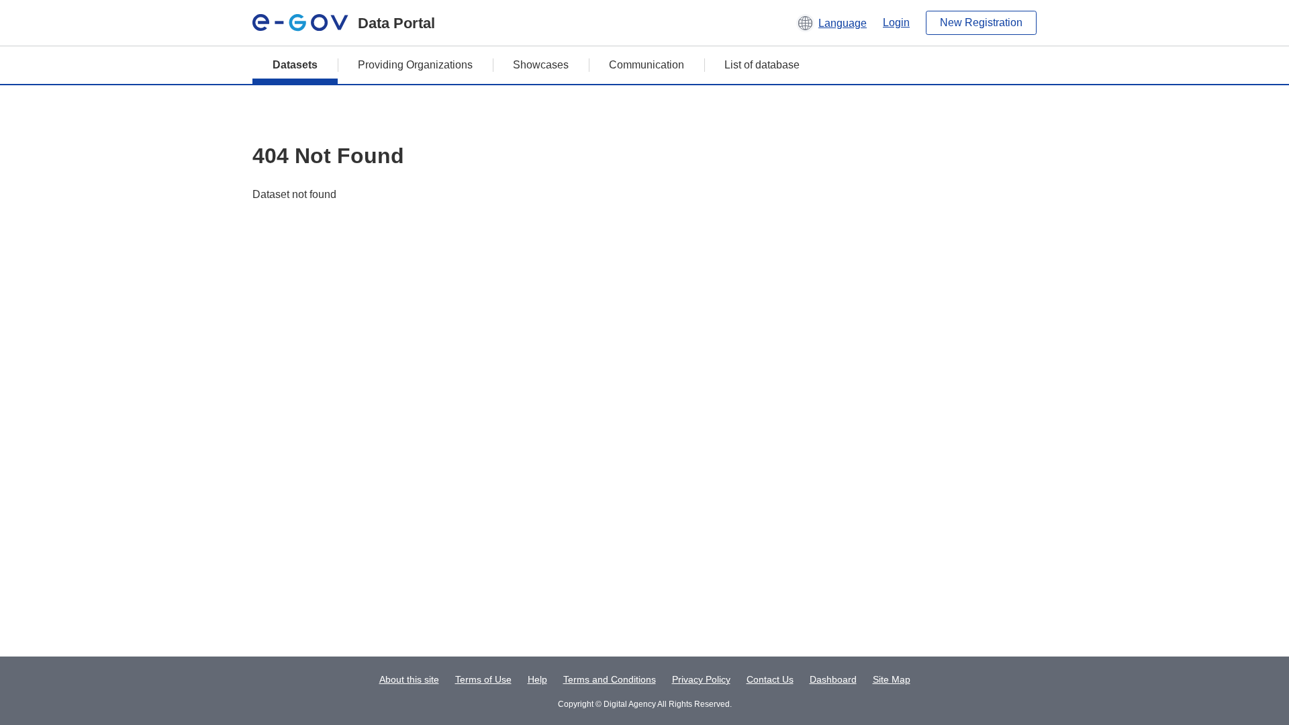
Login (896, 22)
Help (537, 679)
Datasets (295, 64)
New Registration (981, 22)
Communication (646, 64)
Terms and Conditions (609, 679)
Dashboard (833, 679)
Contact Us (770, 679)
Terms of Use (483, 679)
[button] (831, 23)
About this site (409, 679)
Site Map (891, 679)
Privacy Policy (701, 679)
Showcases (541, 64)
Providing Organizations (415, 64)
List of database (762, 64)
